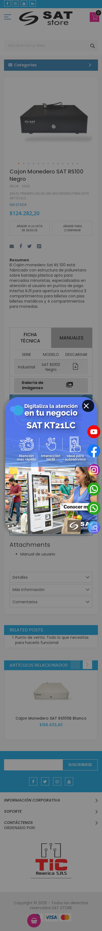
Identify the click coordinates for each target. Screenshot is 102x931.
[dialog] (51, 465)
